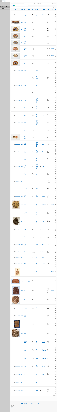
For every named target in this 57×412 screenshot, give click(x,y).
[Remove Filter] (28, 5)
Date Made (40, 9)
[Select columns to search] (12, 3)
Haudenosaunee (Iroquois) (44, 204)
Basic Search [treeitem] (3, 4)
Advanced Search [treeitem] (4, 6)
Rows (33, 3)
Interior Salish (44, 350)
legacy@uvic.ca (13, 407)
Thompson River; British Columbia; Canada (37, 374)
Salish (43, 14)
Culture (44, 9)
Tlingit (43, 144)
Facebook (32, 403)
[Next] (55, 7)
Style (52, 9)
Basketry (22, 14)
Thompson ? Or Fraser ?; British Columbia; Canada (37, 263)
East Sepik (37, 271)
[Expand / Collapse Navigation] (1, 1)
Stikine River (36, 220)
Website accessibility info (23, 403)
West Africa (37, 229)
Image (15, 9)
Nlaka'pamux (43, 349)
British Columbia (37, 14)
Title (25, 9)
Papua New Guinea (37, 272)
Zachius (29, 281)
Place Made (36, 9)
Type (32, 9)
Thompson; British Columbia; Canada (37, 358)
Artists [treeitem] (3, 8)
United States (36, 79)
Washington (37, 78)
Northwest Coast (37, 98)
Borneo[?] (37, 70)
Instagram (32, 405)
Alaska (36, 84)
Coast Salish (43, 196)
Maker (29, 9)
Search (38, 403)
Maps (38, 405)
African (43, 229)
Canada (36, 15)
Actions (38, 3)
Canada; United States (37, 102)
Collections (22, 9)
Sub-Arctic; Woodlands (37, 174)
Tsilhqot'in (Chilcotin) (43, 342)
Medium (48, 9)
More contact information (14, 409)
